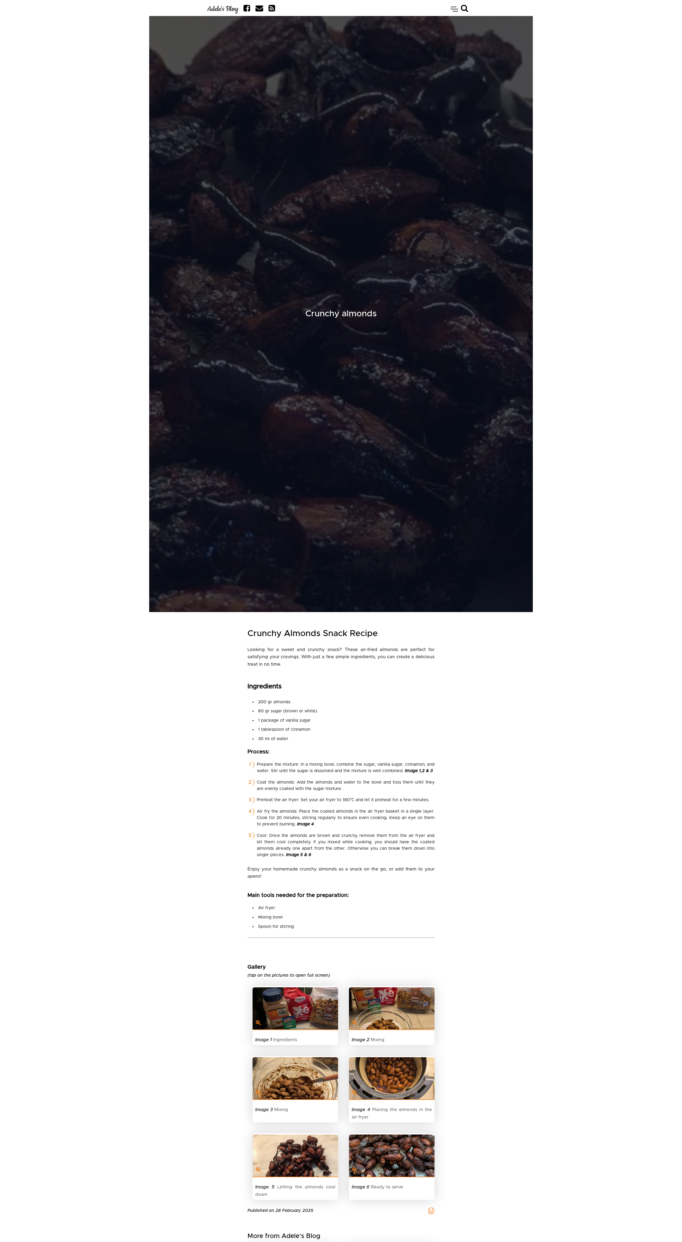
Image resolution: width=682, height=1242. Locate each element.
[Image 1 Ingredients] (295, 1008)
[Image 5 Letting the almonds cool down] (295, 1156)
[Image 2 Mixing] (392, 1008)
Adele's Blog (222, 9)
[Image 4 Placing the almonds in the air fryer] (392, 1078)
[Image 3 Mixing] (295, 1078)
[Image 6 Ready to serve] (392, 1156)
